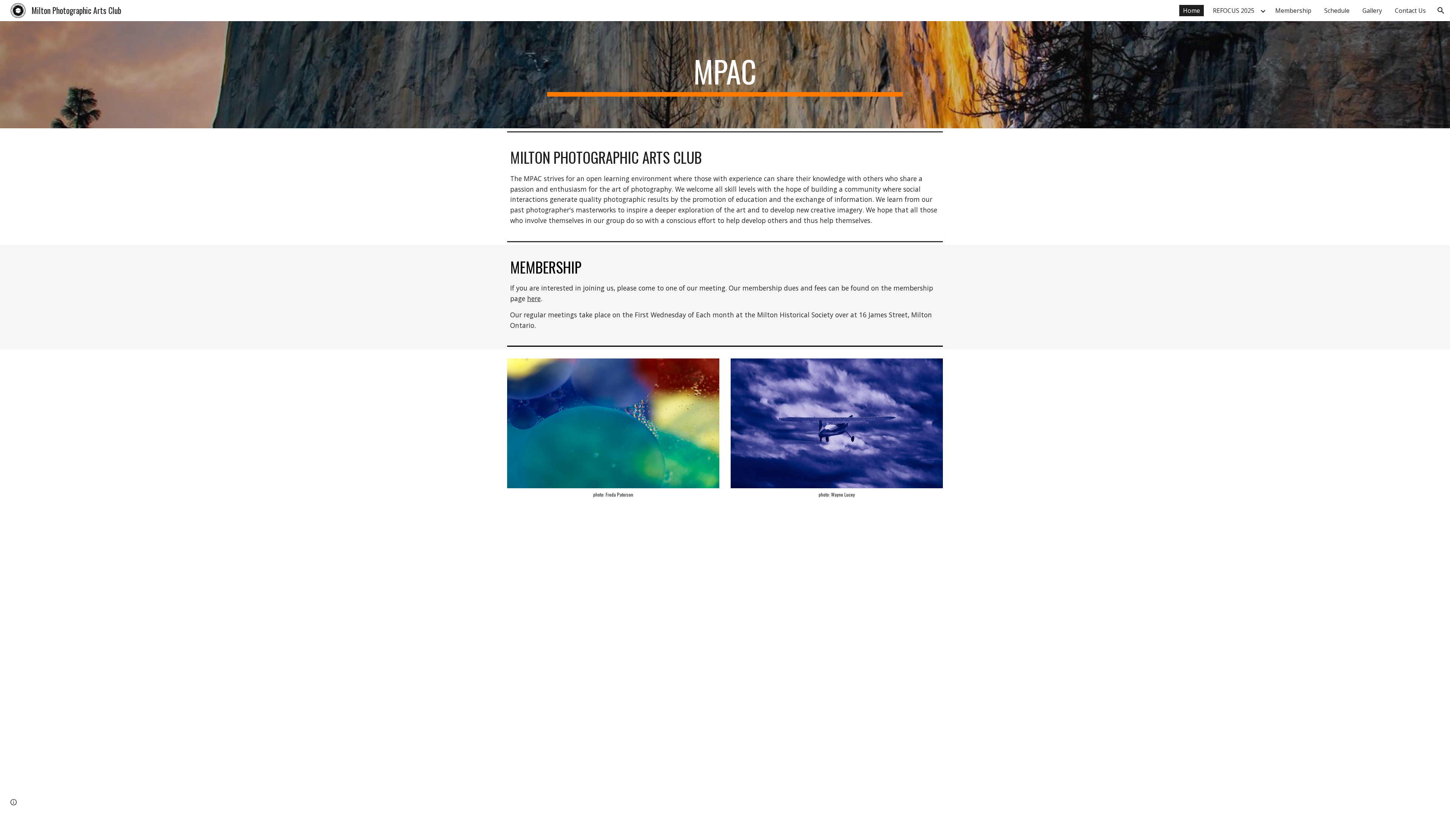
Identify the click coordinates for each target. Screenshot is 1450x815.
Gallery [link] (1372, 10)
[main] (724, 75)
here (534, 298)
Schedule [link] (1337, 10)
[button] (1441, 11)
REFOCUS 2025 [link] (1233, 10)
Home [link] (1191, 10)
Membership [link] (1293, 10)
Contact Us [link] (1410, 10)
